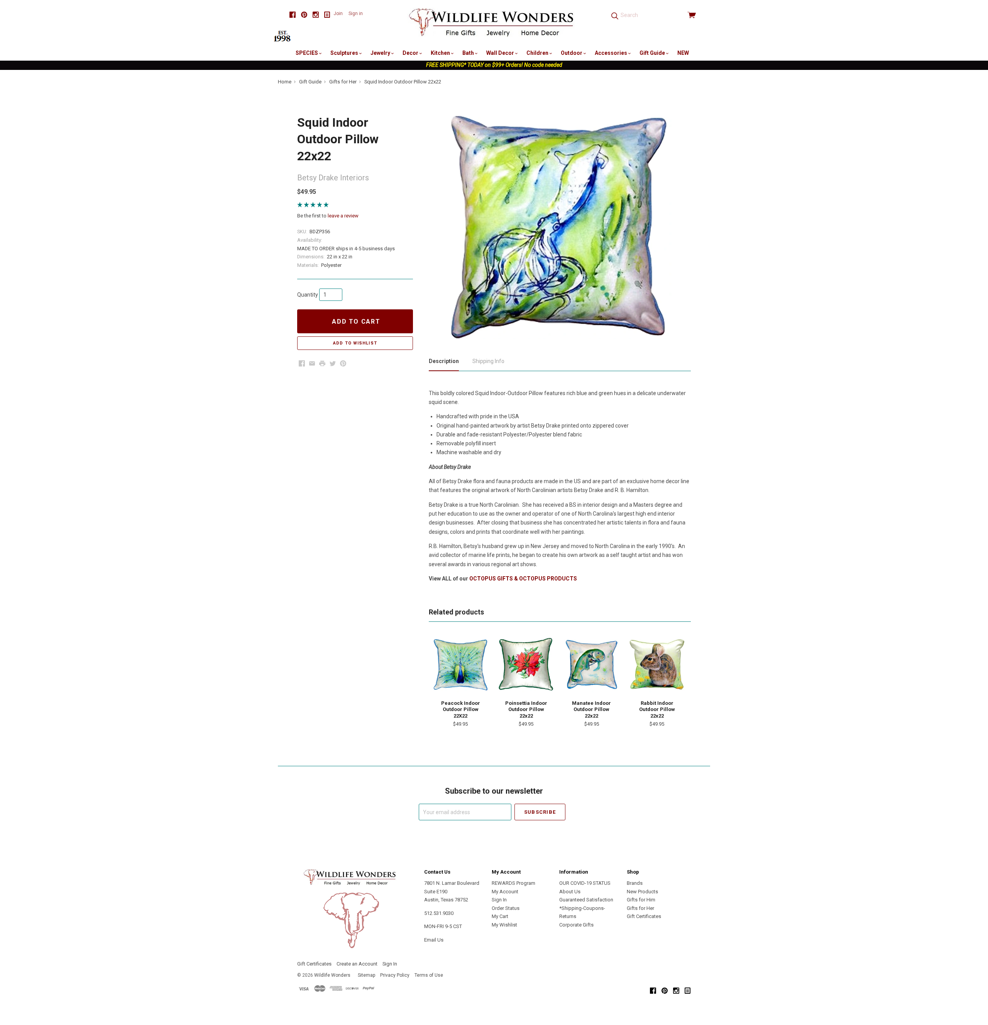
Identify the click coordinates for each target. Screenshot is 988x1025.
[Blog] (327, 15)
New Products (642, 891)
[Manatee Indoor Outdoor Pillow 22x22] (591, 665)
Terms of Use (428, 975)
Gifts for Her (640, 908)
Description (444, 361)
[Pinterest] (304, 15)
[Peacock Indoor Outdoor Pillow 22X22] (460, 665)
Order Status (505, 908)
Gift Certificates (644, 916)
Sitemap (366, 975)
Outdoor (572, 53)
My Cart (500, 916)
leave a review (343, 216)
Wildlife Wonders (332, 975)
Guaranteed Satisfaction (586, 900)
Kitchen (441, 53)
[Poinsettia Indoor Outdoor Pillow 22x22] (526, 665)
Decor (411, 53)
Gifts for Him (641, 900)
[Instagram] (316, 15)
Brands (635, 883)
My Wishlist (504, 925)
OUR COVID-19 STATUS (585, 883)
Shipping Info (488, 361)
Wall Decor (500, 53)
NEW (683, 53)
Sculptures (344, 53)
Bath (468, 53)
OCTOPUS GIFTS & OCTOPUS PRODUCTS (523, 578)
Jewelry (380, 53)
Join (338, 13)
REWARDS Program (513, 883)
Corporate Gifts (576, 925)
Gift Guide (652, 53)
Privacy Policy (394, 975)
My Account (505, 891)
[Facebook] (292, 15)
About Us (569, 891)
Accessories (611, 53)
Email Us (433, 940)
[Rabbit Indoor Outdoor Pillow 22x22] (657, 665)
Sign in (356, 13)
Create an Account (357, 964)
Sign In (499, 900)
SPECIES (307, 53)
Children (538, 53)
